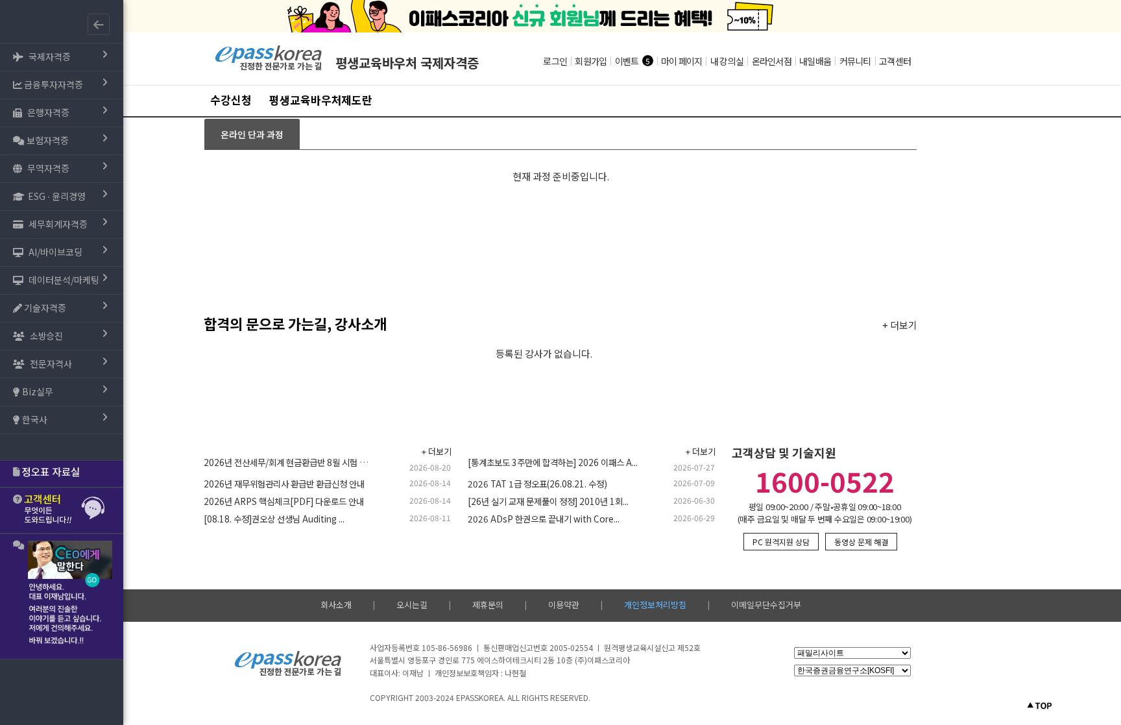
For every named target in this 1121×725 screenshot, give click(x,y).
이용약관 (563, 604)
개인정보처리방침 (655, 604)
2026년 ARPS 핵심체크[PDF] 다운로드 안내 (284, 501)
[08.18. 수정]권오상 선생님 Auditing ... (274, 518)
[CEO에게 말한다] (61, 596)
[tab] (252, 134)
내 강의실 (726, 61)
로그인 (555, 61)
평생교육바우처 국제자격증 (407, 62)
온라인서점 (771, 61)
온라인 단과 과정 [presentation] (252, 134)
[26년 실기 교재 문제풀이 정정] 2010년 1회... (548, 501)
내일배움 (815, 61)
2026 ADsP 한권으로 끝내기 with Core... (544, 518)
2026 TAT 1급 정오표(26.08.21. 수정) (537, 483)
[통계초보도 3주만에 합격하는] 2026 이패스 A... (553, 462)
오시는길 (412, 604)
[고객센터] (61, 510)
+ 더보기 (899, 325)
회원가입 (591, 61)
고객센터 (895, 61)
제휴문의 (487, 604)
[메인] (269, 68)
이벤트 (627, 61)
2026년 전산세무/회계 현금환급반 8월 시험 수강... (292, 462)
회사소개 (336, 604)
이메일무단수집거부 (766, 604)
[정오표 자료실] (61, 474)
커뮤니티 (855, 61)
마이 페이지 (682, 61)
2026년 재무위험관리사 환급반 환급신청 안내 (284, 483)
